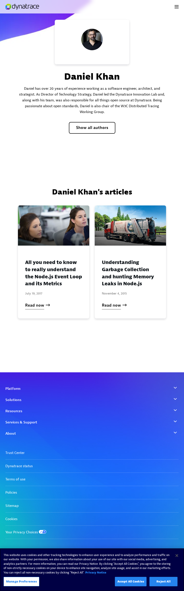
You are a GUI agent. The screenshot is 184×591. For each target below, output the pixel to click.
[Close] (177, 555)
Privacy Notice (95, 572)
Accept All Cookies (130, 581)
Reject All (163, 581)
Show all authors (92, 127)
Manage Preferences (21, 581)
